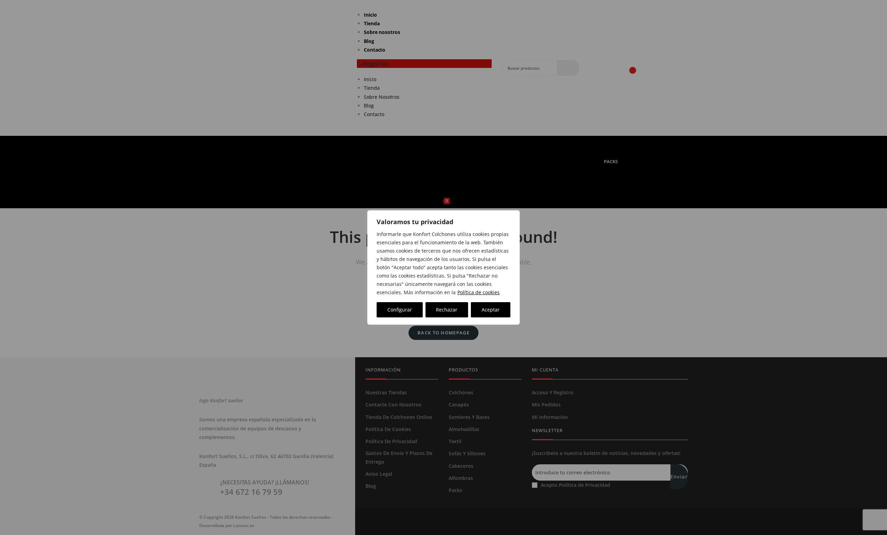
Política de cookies (478, 292)
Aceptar (491, 309)
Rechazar (446, 309)
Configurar (399, 309)
